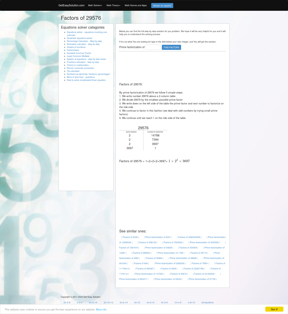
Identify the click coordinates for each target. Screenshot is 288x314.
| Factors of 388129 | (147, 242)
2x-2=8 (67, 302)
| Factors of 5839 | (168, 268)
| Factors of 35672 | (178, 273)
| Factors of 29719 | (198, 252)
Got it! (274, 309)
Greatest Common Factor (79, 53)
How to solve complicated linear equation (86, 79)
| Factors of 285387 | (145, 268)
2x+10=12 (108, 302)
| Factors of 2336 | (130, 237)
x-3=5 (79, 302)
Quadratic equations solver (79, 38)
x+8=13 (191, 302)
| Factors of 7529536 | (172, 242)
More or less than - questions (81, 76)
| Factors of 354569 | (188, 247)
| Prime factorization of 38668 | (183, 258)
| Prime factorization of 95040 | (168, 278)
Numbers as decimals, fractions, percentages (88, 73)
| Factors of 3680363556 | (189, 237)
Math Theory (113, 5)
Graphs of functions (76, 47)
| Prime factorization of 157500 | (149, 273)
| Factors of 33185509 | (204, 273)
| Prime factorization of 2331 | (158, 237)
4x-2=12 (150, 302)
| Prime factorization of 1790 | (170, 252)
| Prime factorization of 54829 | (158, 247)
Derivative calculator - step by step (83, 44)
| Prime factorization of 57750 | (202, 278)
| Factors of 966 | (141, 263)
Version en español (162, 5)
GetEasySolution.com (71, 5)
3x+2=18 (93, 302)
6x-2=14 (124, 302)
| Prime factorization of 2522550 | (204, 242)
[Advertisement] (173, 67)
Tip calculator (73, 70)
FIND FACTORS (171, 47)
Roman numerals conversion (80, 67)
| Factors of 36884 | (154, 258)
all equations (208, 302)
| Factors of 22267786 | (194, 268)
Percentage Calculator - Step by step (84, 41)
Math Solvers (94, 5)
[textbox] (179, 161)
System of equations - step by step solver (86, 58)
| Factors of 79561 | (200, 263)
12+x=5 (177, 302)
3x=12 (137, 302)
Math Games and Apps (136, 5)
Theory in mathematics (78, 64)
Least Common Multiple (78, 56)
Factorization (73, 50)
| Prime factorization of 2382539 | (170, 263)
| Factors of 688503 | (141, 252)
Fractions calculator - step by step (83, 61)
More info (101, 309)
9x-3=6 (164, 302)
